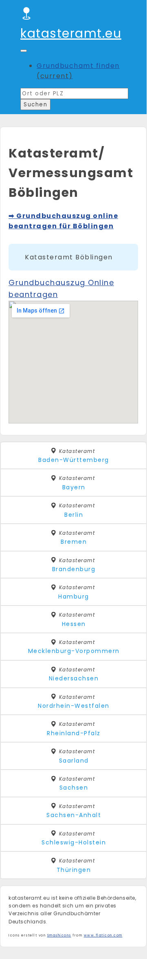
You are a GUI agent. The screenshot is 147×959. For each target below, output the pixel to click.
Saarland (74, 760)
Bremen (74, 542)
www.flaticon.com (103, 935)
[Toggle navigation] (23, 51)
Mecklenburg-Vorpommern (74, 651)
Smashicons (59, 935)
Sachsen (73, 787)
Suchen (35, 104)
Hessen (74, 624)
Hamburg (73, 596)
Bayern (74, 487)
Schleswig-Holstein (74, 842)
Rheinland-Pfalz (74, 733)
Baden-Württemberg (73, 460)
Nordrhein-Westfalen (74, 706)
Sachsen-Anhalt (73, 815)
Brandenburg (74, 569)
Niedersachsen (74, 678)
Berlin (73, 515)
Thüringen (74, 870)
